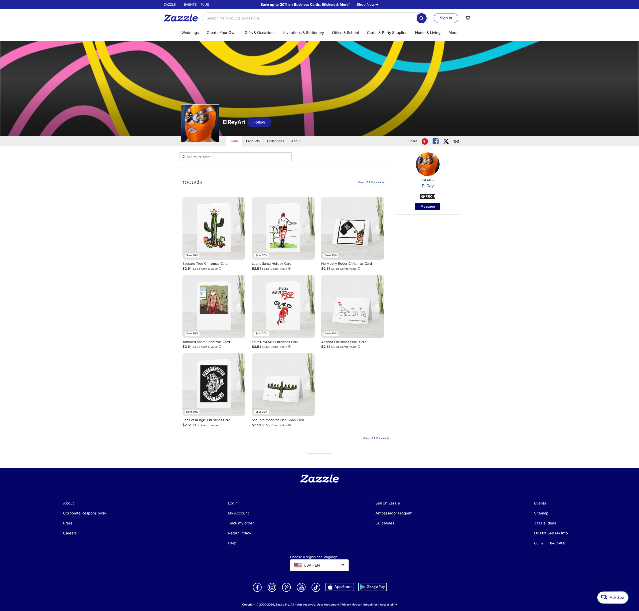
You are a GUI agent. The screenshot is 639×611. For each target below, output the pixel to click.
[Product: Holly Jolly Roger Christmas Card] (352, 228)
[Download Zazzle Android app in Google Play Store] (372, 587)
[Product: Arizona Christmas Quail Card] (352, 306)
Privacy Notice (351, 605)
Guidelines (370, 605)
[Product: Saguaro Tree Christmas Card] (213, 228)
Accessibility (388, 605)
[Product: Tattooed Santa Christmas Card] (213, 306)
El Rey (428, 186)
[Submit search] (422, 18)
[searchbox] (315, 18)
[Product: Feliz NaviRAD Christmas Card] (283, 306)
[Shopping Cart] (467, 17)
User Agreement (328, 605)
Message (428, 206)
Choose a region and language (314, 557)
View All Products (371, 182)
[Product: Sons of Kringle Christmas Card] (213, 384)
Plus (205, 4)
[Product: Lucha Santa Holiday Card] (283, 228)
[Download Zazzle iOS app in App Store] (339, 587)
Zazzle (170, 4)
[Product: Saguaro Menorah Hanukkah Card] (283, 384)
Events (190, 4)
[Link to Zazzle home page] (182, 18)
